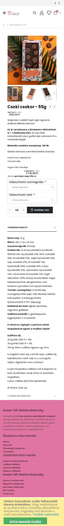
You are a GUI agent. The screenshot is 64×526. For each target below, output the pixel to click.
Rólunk (6, 441)
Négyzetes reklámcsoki (13, 483)
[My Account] (41, 13)
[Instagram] (59, 3)
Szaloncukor (8, 493)
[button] (53, 82)
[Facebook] (55, 3)
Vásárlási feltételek (12, 467)
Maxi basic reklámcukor (13, 487)
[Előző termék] (50, 107)
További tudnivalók (45, 514)
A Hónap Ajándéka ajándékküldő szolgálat (35, 416)
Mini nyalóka (8, 490)
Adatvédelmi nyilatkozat (14, 448)
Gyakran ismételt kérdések (15, 461)
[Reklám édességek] (14, 13)
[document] (32, 512)
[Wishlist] (49, 13)
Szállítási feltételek (11, 464)
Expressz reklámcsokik (13, 480)
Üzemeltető (8, 451)
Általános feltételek (12, 471)
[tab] (32, 228)
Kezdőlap (4, 25)
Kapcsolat (7, 445)
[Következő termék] (54, 107)
